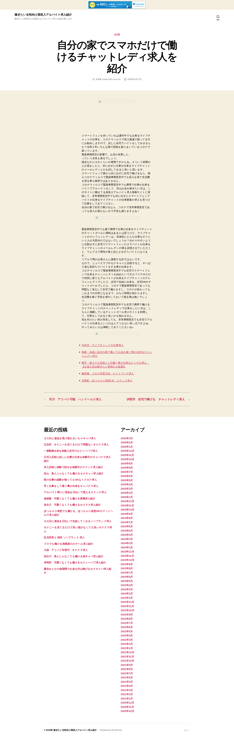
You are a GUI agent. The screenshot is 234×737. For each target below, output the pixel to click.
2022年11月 (127, 606)
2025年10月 (127, 459)
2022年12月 (127, 602)
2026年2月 (127, 442)
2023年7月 (127, 572)
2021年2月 (127, 694)
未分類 (117, 34)
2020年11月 (127, 706)
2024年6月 (127, 526)
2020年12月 (127, 702)
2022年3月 (127, 639)
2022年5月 (127, 631)
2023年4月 (127, 585)
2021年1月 (127, 698)
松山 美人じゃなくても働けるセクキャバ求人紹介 (74, 473)
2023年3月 (127, 589)
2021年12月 (127, 652)
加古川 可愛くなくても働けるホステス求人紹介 (72, 504)
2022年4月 (127, 635)
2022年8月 (127, 618)
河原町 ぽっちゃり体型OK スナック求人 (107, 380)
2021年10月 (127, 660)
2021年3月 (127, 690)
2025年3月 (127, 488)
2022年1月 (127, 648)
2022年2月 (127, 643)
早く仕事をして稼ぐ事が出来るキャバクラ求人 (71, 486)
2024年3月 (127, 539)
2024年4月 (127, 534)
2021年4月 (127, 685)
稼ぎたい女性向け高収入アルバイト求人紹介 (43, 14)
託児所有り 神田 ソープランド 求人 (64, 537)
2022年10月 (127, 610)
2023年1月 (127, 597)
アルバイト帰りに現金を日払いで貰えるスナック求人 (75, 492)
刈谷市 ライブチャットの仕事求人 (103, 345)
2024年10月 (127, 509)
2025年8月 (127, 467)
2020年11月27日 (134, 79)
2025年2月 (127, 492)
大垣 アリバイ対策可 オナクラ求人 (66, 550)
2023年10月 (127, 560)
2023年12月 (127, 551)
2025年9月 (127, 463)
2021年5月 (127, 681)
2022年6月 (127, 627)
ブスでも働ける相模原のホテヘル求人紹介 (68, 543)
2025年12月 (127, 450)
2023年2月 (127, 593)
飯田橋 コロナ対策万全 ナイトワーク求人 (108, 373)
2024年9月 (127, 513)
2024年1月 (127, 547)
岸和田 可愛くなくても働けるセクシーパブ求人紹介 (75, 562)
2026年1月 (127, 446)
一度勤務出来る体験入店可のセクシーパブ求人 (71, 450)
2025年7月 (127, 471)
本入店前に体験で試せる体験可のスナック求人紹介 (73, 467)
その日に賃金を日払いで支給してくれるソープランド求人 (78, 521)
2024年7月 (127, 522)
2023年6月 (127, 576)
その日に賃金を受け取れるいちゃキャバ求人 (70, 438)
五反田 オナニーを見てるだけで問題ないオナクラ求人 (76, 444)
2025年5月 (127, 480)
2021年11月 (127, 656)
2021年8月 (127, 669)
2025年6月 (127, 476)
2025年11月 (127, 455)
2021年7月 (127, 673)
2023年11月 (127, 555)
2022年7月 (127, 623)
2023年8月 (127, 568)
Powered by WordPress (111, 730)
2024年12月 (127, 501)
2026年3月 (127, 438)
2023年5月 (127, 581)
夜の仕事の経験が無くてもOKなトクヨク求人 (70, 479)
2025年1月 (127, 497)
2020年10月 (127, 711)
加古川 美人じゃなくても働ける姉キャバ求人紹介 (73, 556)
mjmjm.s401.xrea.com (111, 79)
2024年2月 (127, 543)
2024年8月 (127, 518)
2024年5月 (127, 530)
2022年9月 (127, 614)
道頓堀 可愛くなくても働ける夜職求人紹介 (69, 498)
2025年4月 (127, 484)
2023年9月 (127, 564)
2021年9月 (127, 665)
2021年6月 (127, 677)
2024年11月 (127, 505)
